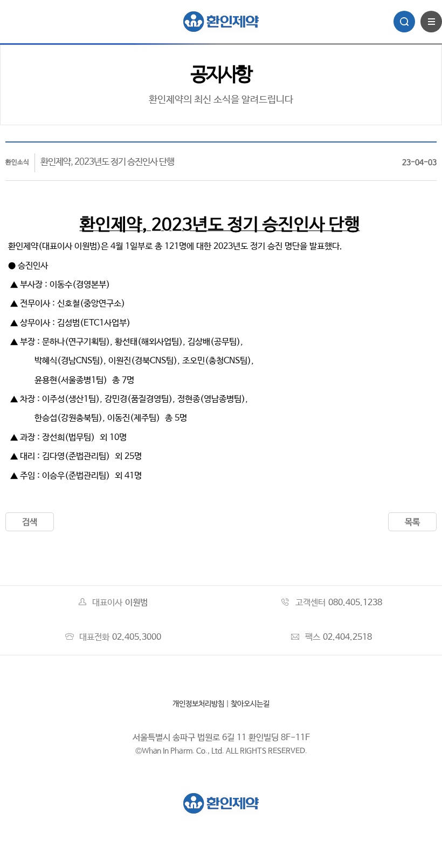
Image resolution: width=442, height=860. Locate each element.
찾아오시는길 (250, 704)
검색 (29, 522)
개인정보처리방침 (198, 704)
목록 (412, 522)
